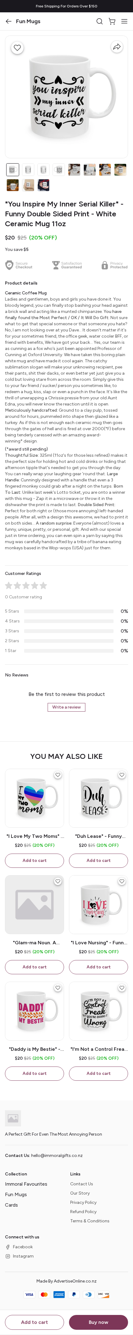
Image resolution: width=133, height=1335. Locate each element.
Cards (11, 1205)
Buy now (98, 1322)
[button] (8, 21)
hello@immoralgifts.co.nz (57, 1155)
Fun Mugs (16, 1194)
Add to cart (34, 1322)
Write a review (66, 707)
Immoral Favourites (26, 1184)
